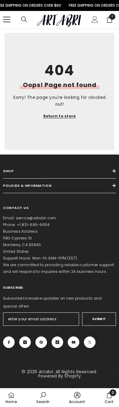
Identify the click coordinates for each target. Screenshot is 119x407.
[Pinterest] (41, 342)
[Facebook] (9, 342)
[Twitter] (90, 342)
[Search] (24, 19)
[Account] (95, 19)
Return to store (59, 116)
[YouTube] (73, 342)
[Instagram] (25, 342)
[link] (43, 397)
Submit (99, 319)
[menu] (6, 19)
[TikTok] (57, 342)
